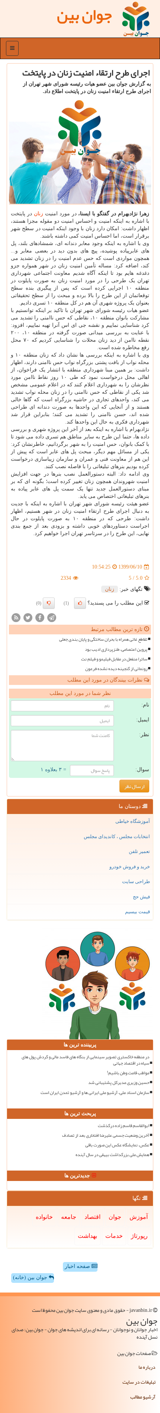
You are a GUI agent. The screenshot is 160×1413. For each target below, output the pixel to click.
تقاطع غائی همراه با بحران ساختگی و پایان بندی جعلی (103, 639)
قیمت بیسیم (137, 911)
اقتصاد (92, 1217)
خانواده (44, 1217)
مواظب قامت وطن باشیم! (128, 1073)
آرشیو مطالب (143, 1396)
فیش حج (141, 896)
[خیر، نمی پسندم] (49, 603)
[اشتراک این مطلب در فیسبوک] (40, 617)
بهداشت (87, 1236)
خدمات (114, 1236)
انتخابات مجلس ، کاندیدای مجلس (117, 836)
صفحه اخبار (78, 1266)
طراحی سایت (136, 881)
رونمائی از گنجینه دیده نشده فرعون (116, 668)
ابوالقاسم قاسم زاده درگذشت (123, 1125)
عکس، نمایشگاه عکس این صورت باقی (117, 1145)
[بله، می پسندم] (80, 603)
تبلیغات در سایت (139, 1382)
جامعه (68, 1217)
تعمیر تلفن (139, 851)
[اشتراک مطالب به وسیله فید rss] (16, 617)
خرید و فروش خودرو (129, 866)
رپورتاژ (139, 1236)
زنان (38, 213)
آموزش (138, 1217)
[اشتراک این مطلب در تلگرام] (52, 617)
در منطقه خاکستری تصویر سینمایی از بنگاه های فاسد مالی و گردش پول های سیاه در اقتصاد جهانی (85, 1060)
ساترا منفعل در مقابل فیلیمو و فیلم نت (114, 659)
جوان (115, 1217)
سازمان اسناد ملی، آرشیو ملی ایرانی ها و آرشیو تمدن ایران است (95, 1092)
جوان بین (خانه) (31, 1277)
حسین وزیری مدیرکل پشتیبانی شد (118, 1082)
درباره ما (147, 1367)
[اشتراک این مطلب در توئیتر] (28, 617)
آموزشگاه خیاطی (132, 821)
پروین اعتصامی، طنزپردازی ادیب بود (116, 649)
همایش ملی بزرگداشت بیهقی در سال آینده (112, 1154)
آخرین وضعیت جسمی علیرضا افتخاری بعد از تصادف (105, 1135)
